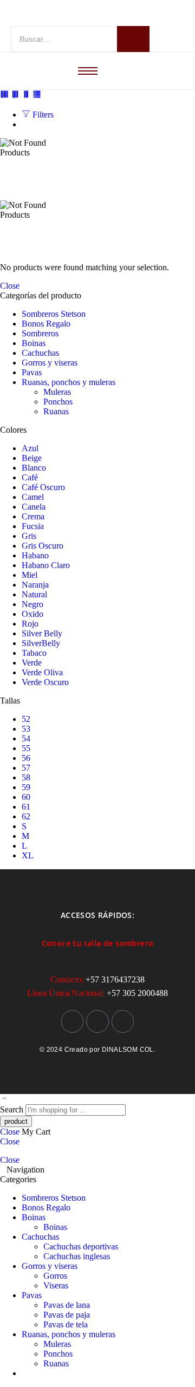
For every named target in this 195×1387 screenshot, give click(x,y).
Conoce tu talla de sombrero (98, 943)
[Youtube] (123, 1021)
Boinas (34, 343)
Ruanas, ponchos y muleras (68, 382)
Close (10, 285)
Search (12, 1109)
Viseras (55, 1285)
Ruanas (56, 411)
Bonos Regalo (46, 323)
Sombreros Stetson (54, 313)
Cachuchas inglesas (76, 1256)
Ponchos (58, 401)
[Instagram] (72, 1021)
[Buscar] (133, 39)
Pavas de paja (66, 1314)
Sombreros (40, 333)
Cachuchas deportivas (80, 1246)
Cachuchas (40, 352)
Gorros (55, 1275)
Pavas (32, 372)
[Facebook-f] (97, 1021)
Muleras (57, 391)
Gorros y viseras (49, 362)
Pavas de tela (65, 1324)
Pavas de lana (66, 1305)
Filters (42, 114)
